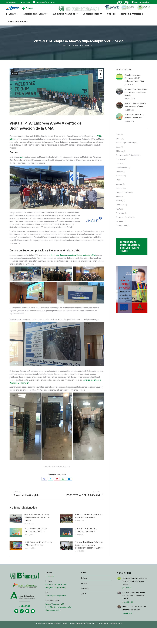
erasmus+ (119, 176)
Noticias (14, 74)
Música (118, 196)
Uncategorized (121, 225)
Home (83, 573)
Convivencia (120, 159)
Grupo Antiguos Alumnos (142, 2)
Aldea (118, 134)
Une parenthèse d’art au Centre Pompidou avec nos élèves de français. (36, 517)
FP (12, 70)
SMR (99, 136)
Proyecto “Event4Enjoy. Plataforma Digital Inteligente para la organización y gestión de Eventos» (89, 545)
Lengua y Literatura (123, 192)
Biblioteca (119, 151)
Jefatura (119, 188)
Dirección (119, 172)
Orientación (120, 205)
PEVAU (118, 209)
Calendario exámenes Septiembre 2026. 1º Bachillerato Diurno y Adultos (135, 78)
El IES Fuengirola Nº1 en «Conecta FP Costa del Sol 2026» (38, 543)
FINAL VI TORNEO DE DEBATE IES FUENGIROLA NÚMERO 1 (89, 516)
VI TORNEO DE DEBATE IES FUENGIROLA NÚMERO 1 (35, 530)
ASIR (12, 139)
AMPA (118, 139)
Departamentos (121, 168)
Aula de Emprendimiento (125, 143)
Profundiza (120, 213)
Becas (118, 147)
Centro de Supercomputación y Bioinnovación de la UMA (73, 255)
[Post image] (16, 518)
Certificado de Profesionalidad (127, 155)
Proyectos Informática (124, 217)
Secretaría (120, 221)
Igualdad (119, 184)
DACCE (118, 163)
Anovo (22, 157)
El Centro (84, 583)
